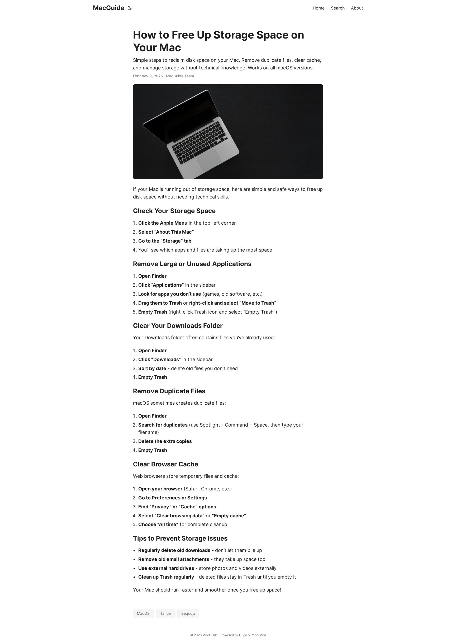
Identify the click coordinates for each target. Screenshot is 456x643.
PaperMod (258, 635)
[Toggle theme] (129, 8)
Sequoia (188, 613)
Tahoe (165, 613)
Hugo (243, 635)
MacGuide (108, 8)
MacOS (143, 613)
